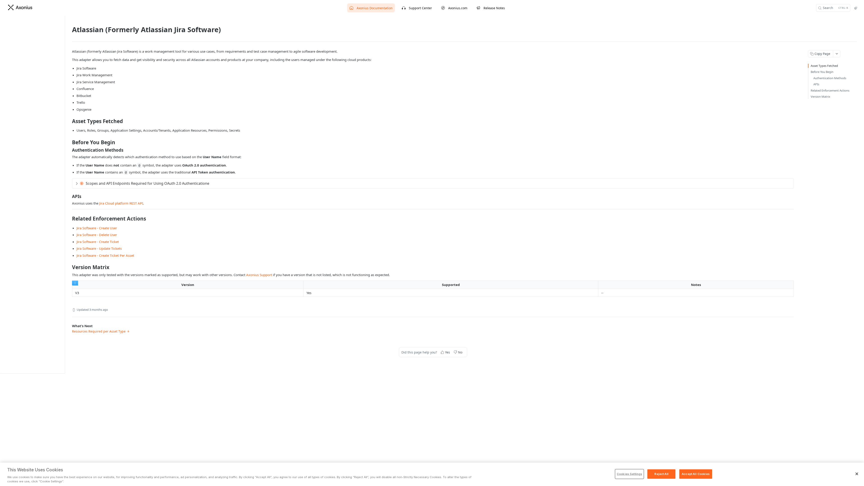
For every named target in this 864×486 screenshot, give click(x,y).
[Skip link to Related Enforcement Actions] (69, 218)
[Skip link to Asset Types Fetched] (69, 121)
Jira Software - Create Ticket (97, 241)
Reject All (661, 474)
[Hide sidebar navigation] (64, 194)
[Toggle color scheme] (856, 7)
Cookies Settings (629, 474)
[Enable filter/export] (75, 283)
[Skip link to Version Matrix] (69, 267)
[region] (432, 474)
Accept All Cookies (696, 474)
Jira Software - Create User (96, 228)
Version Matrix (820, 96)
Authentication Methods (829, 78)
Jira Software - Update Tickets (99, 248)
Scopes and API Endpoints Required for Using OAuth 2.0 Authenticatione (147, 183)
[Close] (857, 474)
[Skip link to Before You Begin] (69, 142)
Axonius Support (259, 274)
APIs (816, 84)
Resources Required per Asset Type (99, 331)
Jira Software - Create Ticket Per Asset (105, 255)
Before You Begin (822, 72)
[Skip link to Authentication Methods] (69, 150)
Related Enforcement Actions (830, 90)
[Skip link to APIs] (69, 196)
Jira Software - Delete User (96, 234)
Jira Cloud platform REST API (121, 203)
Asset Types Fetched (824, 66)
